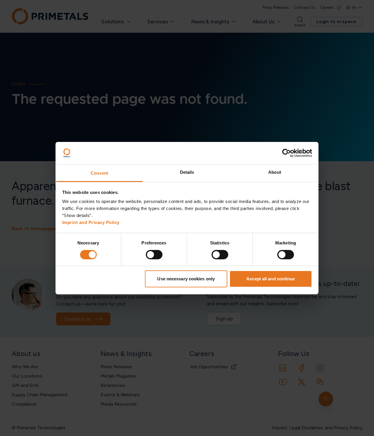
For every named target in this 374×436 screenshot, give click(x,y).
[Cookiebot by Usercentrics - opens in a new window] (286, 153)
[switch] (154, 254)
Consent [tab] (99, 173)
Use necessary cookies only (186, 278)
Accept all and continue (270, 278)
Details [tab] (187, 172)
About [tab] (274, 172)
